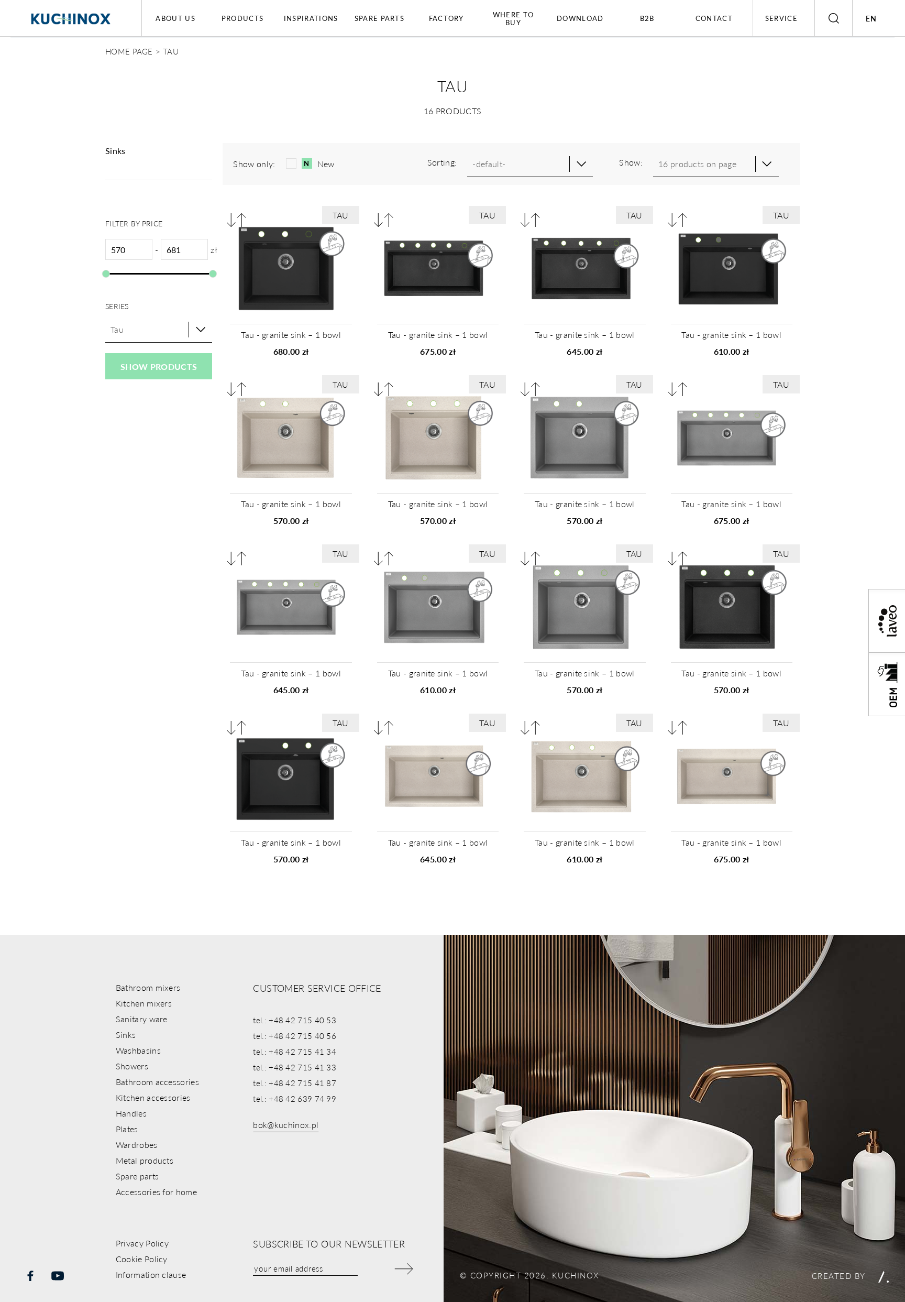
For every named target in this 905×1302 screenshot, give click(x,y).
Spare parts (379, 18)
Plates (127, 1129)
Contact (714, 18)
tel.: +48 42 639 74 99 (294, 1098)
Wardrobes (137, 1145)
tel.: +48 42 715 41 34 (294, 1051)
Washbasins (138, 1050)
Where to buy (513, 18)
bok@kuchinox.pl (285, 1125)
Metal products (144, 1160)
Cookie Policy (142, 1259)
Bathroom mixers (148, 987)
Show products (158, 366)
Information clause (151, 1274)
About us (175, 18)
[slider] (106, 274)
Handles (131, 1113)
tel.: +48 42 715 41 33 (294, 1067)
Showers (132, 1066)
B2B (647, 18)
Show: (631, 162)
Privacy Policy (142, 1243)
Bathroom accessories (157, 1082)
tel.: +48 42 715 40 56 (294, 1035)
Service (781, 18)
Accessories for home (156, 1192)
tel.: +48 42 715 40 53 (294, 1019)
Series (117, 306)
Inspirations (311, 18)
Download (580, 18)
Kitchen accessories (153, 1097)
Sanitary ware (142, 1019)
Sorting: (442, 162)
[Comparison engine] (236, 220)
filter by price (133, 223)
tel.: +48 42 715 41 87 (294, 1082)
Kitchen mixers (144, 1003)
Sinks (126, 1035)
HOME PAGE (129, 51)
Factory (446, 18)
